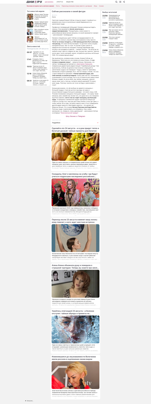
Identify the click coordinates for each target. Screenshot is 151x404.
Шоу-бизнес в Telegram (75, 116)
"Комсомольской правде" (69, 113)
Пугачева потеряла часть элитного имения (40, 6)
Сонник (101, 6)
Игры (95, 6)
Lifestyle (60, 2)
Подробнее (56, 123)
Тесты (58, 6)
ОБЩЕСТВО (69, 2)
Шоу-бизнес (49, 2)
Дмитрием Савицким (84, 64)
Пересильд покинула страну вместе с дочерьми (77, 6)
